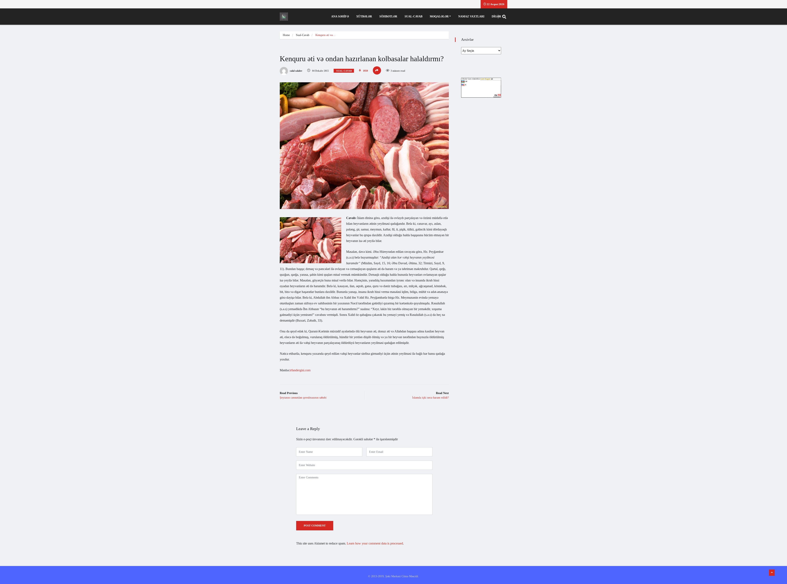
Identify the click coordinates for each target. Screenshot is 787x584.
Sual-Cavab (413, 16)
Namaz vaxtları (471, 16)
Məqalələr (439, 16)
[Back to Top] (772, 572)
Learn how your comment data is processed (375, 543)
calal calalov (295, 70)
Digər (496, 16)
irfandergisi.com (300, 370)
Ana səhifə (340, 16)
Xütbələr (364, 16)
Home (286, 35)
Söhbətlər (388, 16)
